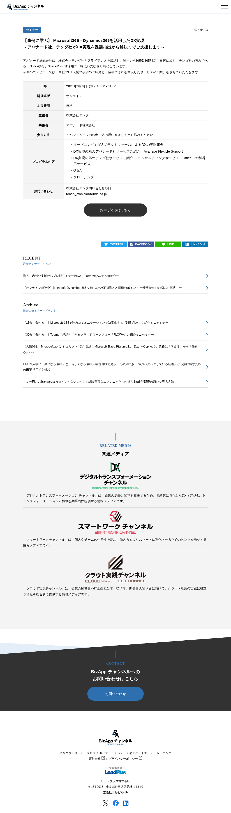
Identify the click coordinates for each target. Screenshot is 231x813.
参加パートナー (139, 753)
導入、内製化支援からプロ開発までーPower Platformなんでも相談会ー (71, 276)
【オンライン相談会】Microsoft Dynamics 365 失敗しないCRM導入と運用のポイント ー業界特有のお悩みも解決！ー (102, 287)
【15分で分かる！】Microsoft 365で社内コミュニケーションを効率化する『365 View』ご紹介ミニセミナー (95, 322)
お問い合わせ (115, 694)
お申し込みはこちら (115, 210)
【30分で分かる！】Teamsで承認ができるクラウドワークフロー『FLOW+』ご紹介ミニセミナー (88, 334)
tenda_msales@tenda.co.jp (86, 194)
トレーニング (162, 753)
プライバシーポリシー (124, 758)
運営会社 (95, 758)
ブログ (91, 753)
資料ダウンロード (71, 753)
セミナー (32, 29)
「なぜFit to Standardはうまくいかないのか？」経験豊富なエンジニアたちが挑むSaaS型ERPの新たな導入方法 (98, 381)
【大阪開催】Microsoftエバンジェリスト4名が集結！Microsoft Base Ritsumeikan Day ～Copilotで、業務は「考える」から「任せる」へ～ (110, 349)
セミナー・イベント (112, 753)
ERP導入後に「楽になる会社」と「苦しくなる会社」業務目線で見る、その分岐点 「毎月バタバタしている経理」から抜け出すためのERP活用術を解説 (112, 366)
